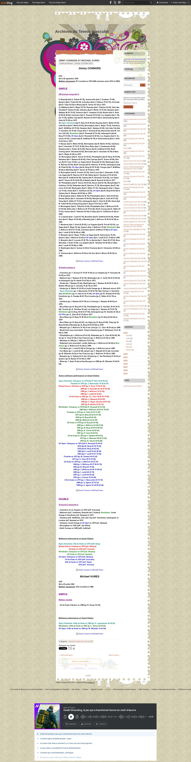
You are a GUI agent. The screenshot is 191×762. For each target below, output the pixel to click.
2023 (125, 361)
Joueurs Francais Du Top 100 (133, 139)
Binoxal (23, 689)
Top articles (76, 689)
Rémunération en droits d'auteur (124, 689)
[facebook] (110, 2)
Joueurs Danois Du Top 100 (133, 281)
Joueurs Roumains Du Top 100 (134, 234)
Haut (89, 676)
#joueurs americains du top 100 (81, 641)
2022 (125, 364)
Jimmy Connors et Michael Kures (79, 60)
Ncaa (125, 181)
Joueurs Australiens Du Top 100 (134, 129)
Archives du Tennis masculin (82, 31)
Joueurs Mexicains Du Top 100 (134, 253)
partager (87, 724)
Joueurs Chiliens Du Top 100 (133, 219)
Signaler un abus (97, 689)
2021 (125, 367)
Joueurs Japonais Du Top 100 (134, 249)
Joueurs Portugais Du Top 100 (134, 239)
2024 (125, 357)
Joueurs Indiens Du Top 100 (133, 222)
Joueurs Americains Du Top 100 (134, 119)
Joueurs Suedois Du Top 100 (133, 151)
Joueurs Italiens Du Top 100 (133, 164)
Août (127, 335)
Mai (127, 341)
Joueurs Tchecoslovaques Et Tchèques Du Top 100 (133, 168)
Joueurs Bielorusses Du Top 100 (134, 276)
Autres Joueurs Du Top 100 (133, 161)
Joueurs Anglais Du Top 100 (133, 184)
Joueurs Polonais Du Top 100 (133, 288)
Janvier (128, 350)
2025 (125, 354)
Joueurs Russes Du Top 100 (133, 202)
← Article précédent (66, 655)
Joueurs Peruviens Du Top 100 (134, 301)
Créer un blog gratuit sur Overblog (57, 689)
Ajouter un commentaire (80, 661)
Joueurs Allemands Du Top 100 (134, 124)
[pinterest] (119, 2)
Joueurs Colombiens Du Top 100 (135, 261)
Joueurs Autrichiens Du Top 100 (134, 197)
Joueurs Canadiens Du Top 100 (134, 211)
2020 (125, 370)
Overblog (91, 682)
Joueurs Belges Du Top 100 (133, 205)
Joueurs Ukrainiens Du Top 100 (134, 271)
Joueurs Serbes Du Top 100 (133, 258)
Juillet (128, 338)
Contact (85, 689)
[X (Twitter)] (115, 2)
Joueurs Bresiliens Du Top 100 (134, 192)
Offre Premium (144, 689)
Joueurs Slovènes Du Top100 (133, 306)
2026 (125, 333)
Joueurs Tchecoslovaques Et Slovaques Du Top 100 (133, 225)
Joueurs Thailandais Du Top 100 (134, 309)
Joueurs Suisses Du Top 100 (133, 216)
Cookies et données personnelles (164, 689)
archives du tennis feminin (132, 386)
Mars (128, 347)
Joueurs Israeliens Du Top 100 (134, 244)
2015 (125, 374)
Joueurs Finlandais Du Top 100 (134, 284)
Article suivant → (114, 655)
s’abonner (72, 724)
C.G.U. (108, 689)
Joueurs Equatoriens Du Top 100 (135, 296)
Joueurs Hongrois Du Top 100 (134, 266)
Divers (125, 148)
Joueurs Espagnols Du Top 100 (134, 134)
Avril (127, 344)
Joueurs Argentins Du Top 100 (134, 143)
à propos (102, 724)
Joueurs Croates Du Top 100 (133, 208)
